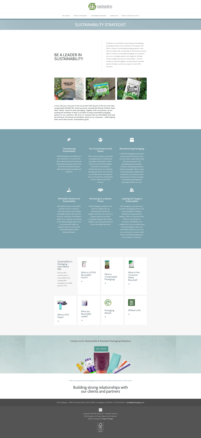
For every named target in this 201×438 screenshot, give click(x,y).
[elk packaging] (100, 6)
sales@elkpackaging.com (135, 402)
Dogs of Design (108, 419)
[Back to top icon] (100, 410)
